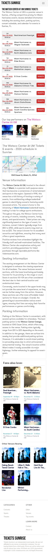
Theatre (6, 517)
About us (29, 530)
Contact (28, 526)
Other (28, 510)
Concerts (7, 510)
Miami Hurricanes (21, 208)
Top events (30, 517)
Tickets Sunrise (15, 538)
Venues (28, 513)
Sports (6, 513)
